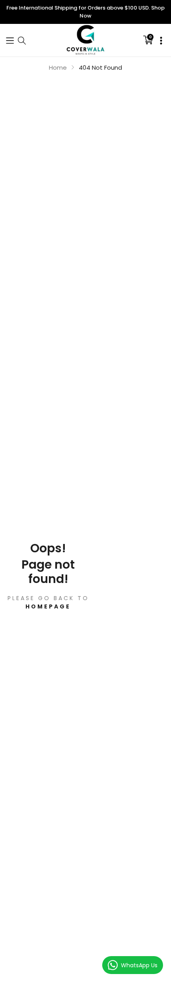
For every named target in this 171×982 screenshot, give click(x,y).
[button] (10, 40)
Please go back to (48, 602)
